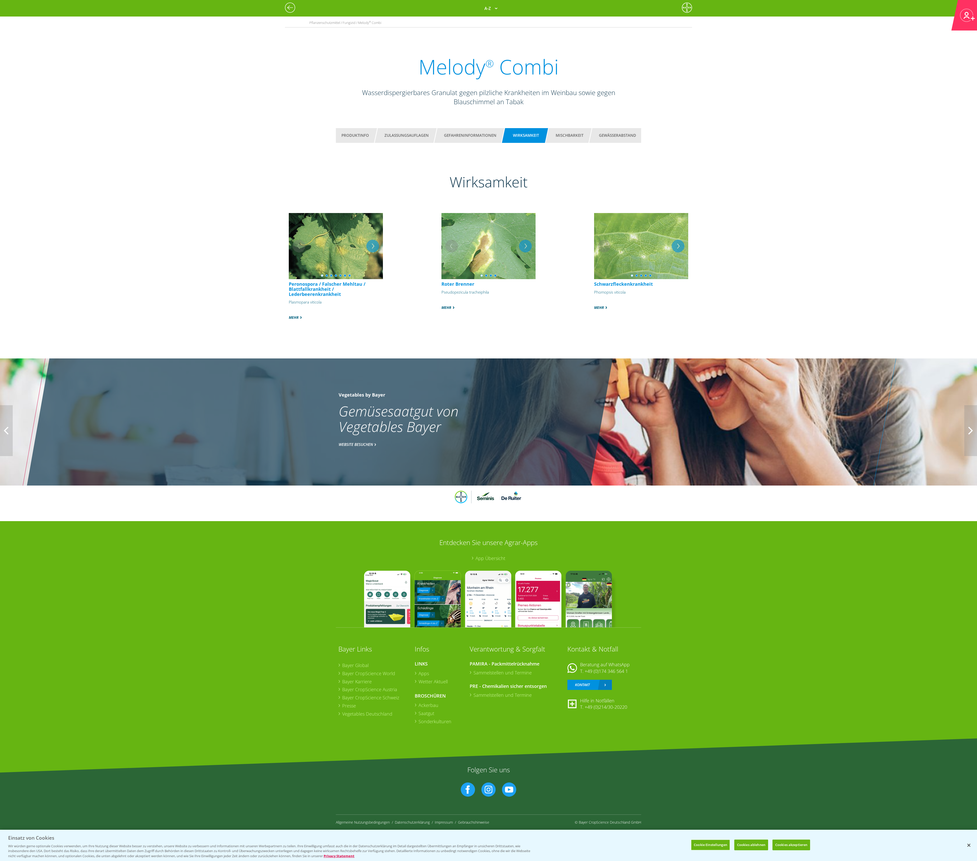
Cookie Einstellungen (710, 844)
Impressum (444, 822)
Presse (349, 706)
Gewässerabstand (617, 135)
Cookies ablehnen (751, 844)
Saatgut (426, 713)
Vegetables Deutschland (367, 714)
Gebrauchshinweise (473, 822)
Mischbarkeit (569, 135)
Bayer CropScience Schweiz (370, 697)
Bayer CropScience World (368, 673)
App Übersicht (490, 558)
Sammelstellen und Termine (502, 673)
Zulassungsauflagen (406, 135)
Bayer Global (355, 665)
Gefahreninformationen (470, 135)
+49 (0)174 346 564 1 (606, 671)
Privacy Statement (339, 855)
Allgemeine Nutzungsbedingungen (363, 822)
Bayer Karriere (357, 681)
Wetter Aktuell (433, 681)
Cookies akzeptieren (791, 844)
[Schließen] (968, 845)
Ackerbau (428, 705)
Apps (424, 673)
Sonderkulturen (435, 721)
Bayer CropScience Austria (369, 689)
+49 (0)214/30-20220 (606, 707)
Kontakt (582, 684)
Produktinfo (355, 135)
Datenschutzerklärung (412, 822)
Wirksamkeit (526, 135)
